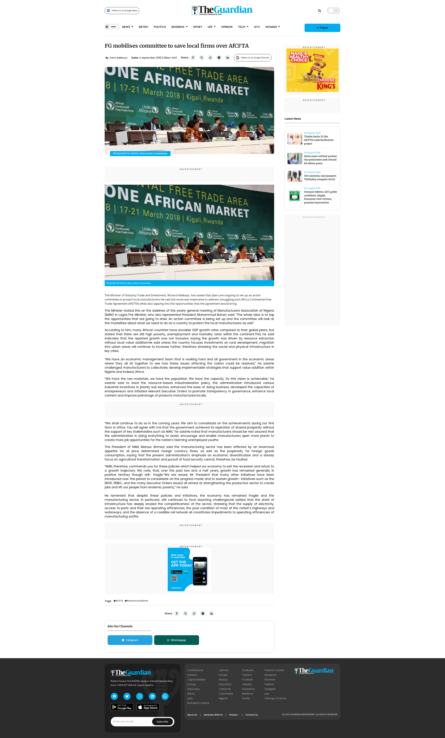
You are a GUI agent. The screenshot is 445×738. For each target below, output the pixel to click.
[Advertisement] (312, 270)
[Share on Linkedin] (228, 57)
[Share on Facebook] (193, 57)
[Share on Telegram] (219, 57)
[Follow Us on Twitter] (127, 696)
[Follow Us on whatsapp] (165, 696)
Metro (143, 27)
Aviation (192, 675)
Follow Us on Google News (124, 10)
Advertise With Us (213, 714)
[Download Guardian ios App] (148, 707)
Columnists (226, 693)
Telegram (132, 640)
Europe (223, 675)
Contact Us (251, 714)
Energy (191, 684)
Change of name (275, 698)
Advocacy (193, 689)
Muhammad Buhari (137, 601)
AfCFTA (119, 601)
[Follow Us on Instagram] (139, 696)
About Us (192, 714)
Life (210, 27)
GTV (257, 27)
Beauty (223, 679)
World (245, 698)
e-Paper (322, 28)
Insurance (248, 689)
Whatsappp (178, 640)
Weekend (270, 675)
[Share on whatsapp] (210, 57)
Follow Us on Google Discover (255, 57)
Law (266, 693)
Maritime (247, 693)
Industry (247, 684)
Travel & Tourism (274, 670)
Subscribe (162, 721)
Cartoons (225, 689)
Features (247, 670)
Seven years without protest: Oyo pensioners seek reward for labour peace (320, 160)
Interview (269, 679)
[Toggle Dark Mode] (333, 10)
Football (247, 679)
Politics (160, 27)
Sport (197, 27)
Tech (242, 27)
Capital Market (196, 679)
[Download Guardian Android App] (122, 707)
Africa (190, 693)
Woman (271, 27)
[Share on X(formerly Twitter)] (201, 57)
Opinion (226, 27)
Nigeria (223, 698)
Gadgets (270, 689)
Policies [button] (233, 714)
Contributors (195, 670)
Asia (190, 698)
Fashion (247, 675)
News (126, 27)
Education (225, 684)
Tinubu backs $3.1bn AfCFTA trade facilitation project (319, 140)
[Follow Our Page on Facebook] (114, 696)
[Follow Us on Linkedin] (152, 696)
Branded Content (198, 703)
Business (178, 27)
